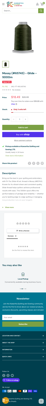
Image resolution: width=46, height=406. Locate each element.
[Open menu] (3, 4)
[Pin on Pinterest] (33, 163)
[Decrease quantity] (13, 119)
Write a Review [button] (24, 231)
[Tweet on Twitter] (38, 163)
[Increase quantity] (25, 119)
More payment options (23, 140)
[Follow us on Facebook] (3, 375)
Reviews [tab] (11, 236)
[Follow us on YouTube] (12, 375)
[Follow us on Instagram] (8, 375)
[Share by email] (42, 163)
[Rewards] (5, 400)
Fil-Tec (5, 86)
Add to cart (23, 127)
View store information (14, 156)
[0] (42, 4)
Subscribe (23, 324)
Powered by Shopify (9, 401)
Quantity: (6, 119)
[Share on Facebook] (29, 163)
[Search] (41, 10)
